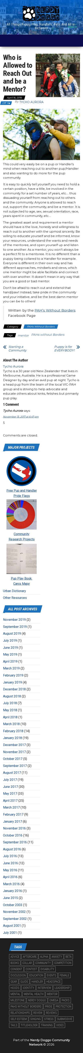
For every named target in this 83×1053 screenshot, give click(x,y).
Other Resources (15, 598)
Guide (24, 981)
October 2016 (12, 835)
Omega (53, 1000)
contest (31, 969)
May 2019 (10, 654)
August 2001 (12, 926)
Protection (63, 1006)
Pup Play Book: (21, 578)
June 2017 (10, 787)
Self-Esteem (18, 1019)
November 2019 (14, 620)
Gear (13, 981)
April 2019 (10, 661)
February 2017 (13, 814)
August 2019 (12, 633)
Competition (62, 963)
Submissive (64, 1019)
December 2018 (14, 689)
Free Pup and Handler (21, 491)
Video (60, 1025)
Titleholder (29, 1025)
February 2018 (13, 731)
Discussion (18, 975)
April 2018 (10, 717)
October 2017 (12, 759)
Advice (14, 957)
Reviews (51, 1013)
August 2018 (12, 696)
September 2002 (15, 919)
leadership (62, 988)
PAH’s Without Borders (55, 310)
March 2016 (11, 884)
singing (35, 1019)
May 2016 (10, 870)
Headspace (53, 981)
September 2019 (15, 627)
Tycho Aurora (31, 102)
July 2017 (10, 780)
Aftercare (30, 957)
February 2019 (13, 675)
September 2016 (15, 842)
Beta (68, 957)
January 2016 (12, 891)
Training (47, 1025)
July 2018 (10, 703)
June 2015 (10, 898)
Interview (44, 988)
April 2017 (10, 801)
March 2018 (11, 724)
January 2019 (12, 682)
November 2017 (14, 752)
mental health (34, 994)
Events (51, 975)
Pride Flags (21, 496)
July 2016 (10, 856)
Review (38, 1013)
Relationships (20, 1013)
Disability (47, 969)
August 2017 (12, 773)
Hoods (14, 988)
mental (15, 994)
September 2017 (15, 766)
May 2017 (10, 793)
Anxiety (57, 957)
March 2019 (11, 668)
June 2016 (10, 863)
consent (16, 969)
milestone (17, 1000)
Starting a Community (17, 348)
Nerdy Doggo (37, 1000)
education (36, 975)
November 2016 (14, 828)
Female (64, 975)
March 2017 (11, 807)
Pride (48, 1006)
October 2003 (12, 905)
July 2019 (10, 640)
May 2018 (10, 710)
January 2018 (12, 738)
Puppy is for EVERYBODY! (64, 348)
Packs (66, 1000)
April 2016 (10, 877)
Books (14, 963)
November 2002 (14, 912)
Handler (37, 981)
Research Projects (22, 539)
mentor (23, 335)
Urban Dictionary (14, 591)
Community (21, 534)
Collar (27, 963)
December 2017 (14, 745)
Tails (13, 1025)
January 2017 (12, 821)
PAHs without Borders (47, 335)
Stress (49, 1019)
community (43, 963)
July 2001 (10, 933)
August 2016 (12, 849)
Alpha (44, 957)
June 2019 (10, 648)
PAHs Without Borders (41, 326)
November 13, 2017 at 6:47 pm (21, 416)
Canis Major (21, 584)
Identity (28, 988)
